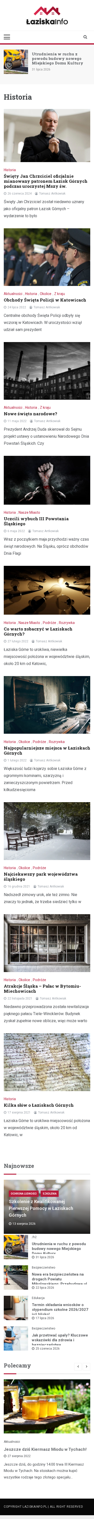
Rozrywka (67, 623)
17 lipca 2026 (45, 1318)
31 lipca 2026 (45, 1257)
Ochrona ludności (24, 1193)
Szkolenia (50, 1193)
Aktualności (13, 294)
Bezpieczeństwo (43, 1267)
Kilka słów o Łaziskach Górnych (39, 1105)
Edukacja (38, 1298)
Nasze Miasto (29, 512)
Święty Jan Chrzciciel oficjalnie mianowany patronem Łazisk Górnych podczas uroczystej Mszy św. (45, 181)
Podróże (49, 623)
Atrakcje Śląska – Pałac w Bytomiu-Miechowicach (42, 988)
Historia (10, 170)
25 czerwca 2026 (48, 1348)
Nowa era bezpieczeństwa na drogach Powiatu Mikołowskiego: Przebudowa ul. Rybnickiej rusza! (60, 1281)
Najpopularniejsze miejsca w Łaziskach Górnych (47, 750)
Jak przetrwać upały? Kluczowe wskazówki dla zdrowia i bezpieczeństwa (60, 1340)
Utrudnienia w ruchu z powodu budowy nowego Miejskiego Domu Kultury (57, 58)
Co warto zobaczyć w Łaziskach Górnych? (38, 631)
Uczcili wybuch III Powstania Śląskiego (36, 521)
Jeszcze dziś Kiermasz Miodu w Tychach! (45, 1449)
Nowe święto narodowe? (30, 414)
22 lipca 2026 (45, 1287)
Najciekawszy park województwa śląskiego (41, 876)
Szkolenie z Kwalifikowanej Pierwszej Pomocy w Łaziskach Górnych (41, 1208)
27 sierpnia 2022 (19, 1456)
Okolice (45, 294)
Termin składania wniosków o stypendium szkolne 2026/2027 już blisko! (60, 1310)
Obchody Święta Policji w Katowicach (45, 300)
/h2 (34, 1237)
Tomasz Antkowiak (52, 193)
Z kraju (59, 294)
